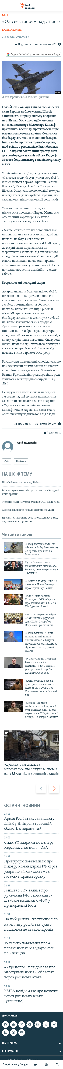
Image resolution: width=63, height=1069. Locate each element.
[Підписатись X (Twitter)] (21, 1024)
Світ (5, 15)
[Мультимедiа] (35, 1064)
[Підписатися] (21, 1032)
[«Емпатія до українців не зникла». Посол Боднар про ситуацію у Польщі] (13, 584)
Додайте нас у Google (15, 1064)
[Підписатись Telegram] (54, 1024)
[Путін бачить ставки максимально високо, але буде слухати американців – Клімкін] (13, 566)
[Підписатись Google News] (13, 1024)
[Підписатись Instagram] (37, 1024)
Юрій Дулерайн (12, 30)
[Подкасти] (46, 1064)
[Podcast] (13, 1032)
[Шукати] (57, 1064)
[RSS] (5, 1032)
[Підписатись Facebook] (5, 1024)
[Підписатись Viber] (46, 1024)
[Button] (23, 44)
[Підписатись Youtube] (29, 1024)
